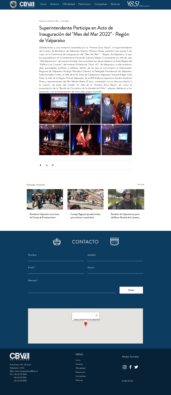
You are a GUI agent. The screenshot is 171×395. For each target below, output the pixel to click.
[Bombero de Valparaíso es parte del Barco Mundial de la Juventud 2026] (126, 199)
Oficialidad (80, 368)
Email (31, 267)
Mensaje (32, 280)
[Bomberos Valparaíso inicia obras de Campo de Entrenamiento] (45, 199)
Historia (79, 364)
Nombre (32, 255)
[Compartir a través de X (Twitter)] (46, 165)
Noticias (79, 380)
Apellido (91, 255)
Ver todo (141, 184)
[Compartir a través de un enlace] (52, 165)
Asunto (90, 267)
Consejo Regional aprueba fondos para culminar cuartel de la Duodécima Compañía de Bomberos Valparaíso (85, 215)
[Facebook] (130, 367)
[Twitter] (136, 367)
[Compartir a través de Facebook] (40, 165)
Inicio (78, 360)
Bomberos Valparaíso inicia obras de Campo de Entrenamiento (44, 215)
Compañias (81, 376)
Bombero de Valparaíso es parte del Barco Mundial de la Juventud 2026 (125, 215)
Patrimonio (80, 372)
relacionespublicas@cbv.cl (26, 371)
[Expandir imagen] (54, 108)
